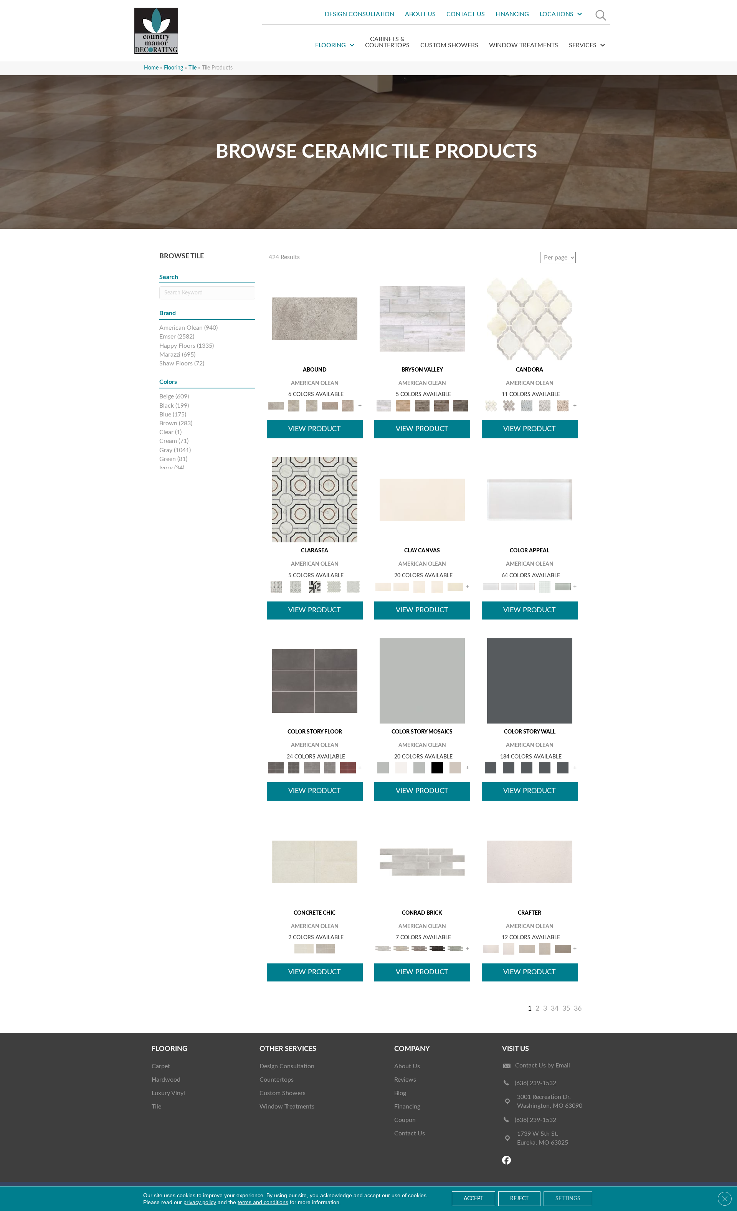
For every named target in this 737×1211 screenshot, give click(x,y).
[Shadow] (529, 680)
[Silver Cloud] (563, 586)
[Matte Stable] (455, 767)
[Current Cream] (314, 861)
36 (578, 1008)
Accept (473, 1198)
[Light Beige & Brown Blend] (563, 405)
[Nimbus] (314, 318)
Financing (407, 1107)
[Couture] (314, 586)
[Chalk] (422, 499)
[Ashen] (330, 405)
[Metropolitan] (314, 499)
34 (555, 1008)
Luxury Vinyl (168, 1093)
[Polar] (422, 861)
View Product (314, 429)
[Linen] (401, 948)
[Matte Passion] (348, 767)
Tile (156, 1107)
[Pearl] (529, 499)
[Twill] (527, 948)
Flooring (173, 68)
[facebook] (507, 1161)
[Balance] (422, 680)
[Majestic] (334, 586)
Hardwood (166, 1080)
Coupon (405, 1120)
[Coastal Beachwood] (422, 318)
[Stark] (437, 948)
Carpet (161, 1066)
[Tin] (419, 948)
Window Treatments (286, 1107)
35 (566, 1008)
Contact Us (409, 1133)
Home (151, 68)
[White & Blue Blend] (527, 405)
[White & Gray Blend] (545, 405)
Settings (567, 1198)
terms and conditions (263, 1202)
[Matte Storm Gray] (312, 767)
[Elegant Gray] (325, 948)
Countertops (276, 1080)
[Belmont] (295, 586)
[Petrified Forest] (441, 405)
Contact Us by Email (542, 1065)
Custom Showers (282, 1093)
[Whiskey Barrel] (403, 405)
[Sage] (455, 948)
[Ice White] (401, 767)
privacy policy (199, 1202)
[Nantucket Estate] (422, 405)
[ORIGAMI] (563, 948)
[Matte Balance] (419, 767)
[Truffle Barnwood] (460, 405)
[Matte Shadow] (314, 680)
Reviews (405, 1080)
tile (192, 68)
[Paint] (455, 586)
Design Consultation (286, 1066)
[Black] (437, 767)
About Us (407, 1066)
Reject (519, 1198)
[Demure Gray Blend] (509, 405)
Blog (400, 1093)
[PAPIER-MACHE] (529, 861)
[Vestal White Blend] (529, 318)
